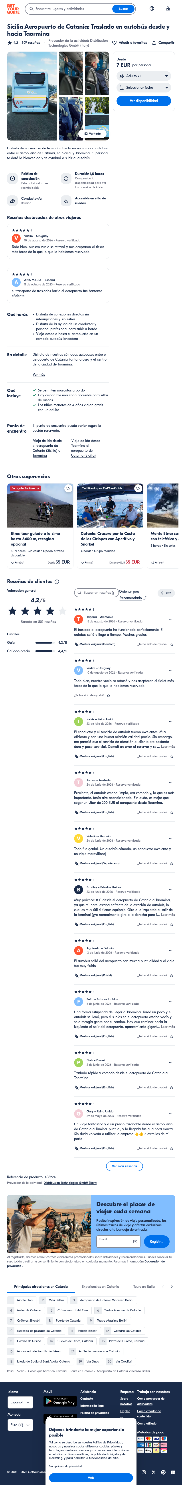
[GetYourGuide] (13, 9)
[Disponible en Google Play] (60, 1402)
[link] (40, 526)
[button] (23, 42)
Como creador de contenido (149, 1413)
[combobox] (69, 9)
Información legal (92, 1406)
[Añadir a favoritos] (68, 488)
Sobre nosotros (126, 1401)
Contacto (86, 1399)
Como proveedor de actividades (150, 1401)
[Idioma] (151, 8)
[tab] (41, 1287)
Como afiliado (146, 1423)
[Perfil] (168, 9)
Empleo (125, 1411)
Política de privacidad (94, 1413)
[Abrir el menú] (171, 619)
